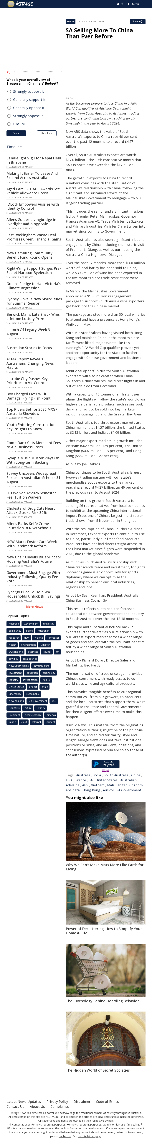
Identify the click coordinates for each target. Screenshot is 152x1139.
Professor (53, 637)
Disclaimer (82, 1101)
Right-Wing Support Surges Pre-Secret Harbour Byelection (33, 270)
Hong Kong (91, 790)
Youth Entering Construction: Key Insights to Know (31, 426)
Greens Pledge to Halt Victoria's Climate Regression (33, 285)
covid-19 (13, 658)
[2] (8, 1128)
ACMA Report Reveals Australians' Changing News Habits (30, 363)
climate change (33, 715)
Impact (12, 722)
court (24, 722)
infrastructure (41, 665)
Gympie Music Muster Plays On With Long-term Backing (32, 460)
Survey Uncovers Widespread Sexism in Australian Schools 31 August (33, 477)
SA (91, 780)
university (48, 623)
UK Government (38, 701)
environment (28, 644)
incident (50, 722)
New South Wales (19, 665)
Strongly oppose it (28, 116)
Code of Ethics (107, 1101)
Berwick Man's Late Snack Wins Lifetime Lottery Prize (33, 316)
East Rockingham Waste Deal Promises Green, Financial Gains (33, 237)
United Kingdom (130, 785)
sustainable (33, 693)
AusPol (108, 790)
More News (34, 607)
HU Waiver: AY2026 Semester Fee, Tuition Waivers (31, 495)
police (29, 630)
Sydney (41, 708)
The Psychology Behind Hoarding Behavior (102, 1001)
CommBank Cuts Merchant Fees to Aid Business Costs (33, 444)
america (51, 715)
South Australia (116, 775)
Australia (83, 775)
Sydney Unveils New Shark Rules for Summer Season (34, 301)
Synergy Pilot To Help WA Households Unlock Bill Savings (33, 594)
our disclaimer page (89, 1136)
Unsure (19, 124)
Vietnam (97, 785)
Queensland (16, 651)
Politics (70, 21)
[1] (142, 1124)
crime (45, 686)
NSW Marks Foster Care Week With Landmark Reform (31, 543)
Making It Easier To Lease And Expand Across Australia (32, 175)
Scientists (14, 708)
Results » (46, 133)
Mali (110, 785)
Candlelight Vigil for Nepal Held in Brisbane (33, 160)
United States (106, 780)
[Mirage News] (20, 4)
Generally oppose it (28, 107)
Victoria (38, 637)
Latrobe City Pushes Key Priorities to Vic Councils (27, 380)
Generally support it (29, 99)
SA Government (128, 790)
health (12, 644)
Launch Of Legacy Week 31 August (29, 331)
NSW (26, 637)
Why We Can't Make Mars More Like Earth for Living (104, 867)
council (47, 651)
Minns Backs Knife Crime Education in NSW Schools (28, 525)
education (32, 672)
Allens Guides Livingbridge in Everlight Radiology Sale (31, 221)
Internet (36, 722)
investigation (30, 679)
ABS (85, 785)
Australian (128, 780)
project (33, 686)
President (14, 715)
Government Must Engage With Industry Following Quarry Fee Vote (33, 577)
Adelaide (72, 785)
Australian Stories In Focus (29, 347)
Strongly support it (28, 91)
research (14, 637)
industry (13, 679)
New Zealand (16, 701)
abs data (73, 790)
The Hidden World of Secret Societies (98, 1070)
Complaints (59, 1106)
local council (30, 658)
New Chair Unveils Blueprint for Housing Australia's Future (33, 559)
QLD (54, 701)
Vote (16, 133)
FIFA (69, 780)
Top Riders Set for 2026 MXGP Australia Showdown (31, 411)
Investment (15, 672)
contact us (65, 1136)
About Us (37, 1106)
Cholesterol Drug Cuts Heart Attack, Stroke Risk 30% (30, 510)
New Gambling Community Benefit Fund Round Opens (29, 255)
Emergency (15, 693)
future (28, 708)
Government (31, 623)
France (80, 780)
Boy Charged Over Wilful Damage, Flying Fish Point (28, 396)
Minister (45, 644)
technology (49, 672)
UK (57, 651)
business (33, 651)
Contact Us (15, 1106)
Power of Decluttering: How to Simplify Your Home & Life (104, 930)
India (97, 775)
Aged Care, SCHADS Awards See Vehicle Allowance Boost (33, 191)
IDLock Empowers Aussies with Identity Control (32, 206)
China (135, 775)
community (15, 630)
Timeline (14, 146)
